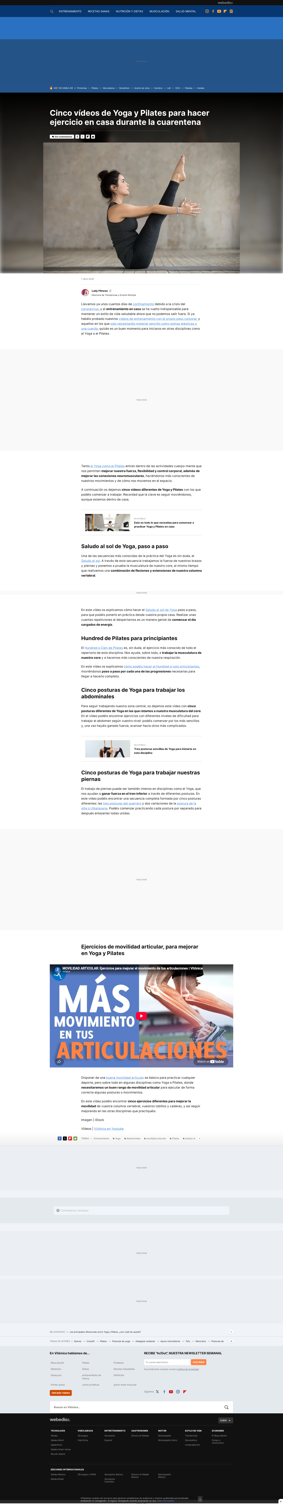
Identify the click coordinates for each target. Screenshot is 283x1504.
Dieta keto (201, 1341)
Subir (223, 1420)
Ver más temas (61, 1393)
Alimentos (56, 1369)
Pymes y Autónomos (218, 1441)
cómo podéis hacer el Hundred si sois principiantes (161, 666)
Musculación (57, 1362)
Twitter (83, 137)
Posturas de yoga (121, 1341)
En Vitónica (139, 519)
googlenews (231, 11)
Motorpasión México (164, 1475)
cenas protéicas (90, 1384)
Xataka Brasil (57, 1479)
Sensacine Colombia (109, 1480)
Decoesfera (191, 1440)
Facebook (213, 11)
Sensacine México (113, 1474)
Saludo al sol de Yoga (161, 610)
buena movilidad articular (125, 1078)
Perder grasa (58, 1384)
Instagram (207, 11)
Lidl (169, 88)
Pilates (95, 88)
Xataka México (58, 1474)
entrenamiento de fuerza (91, 1377)
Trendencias (191, 1435)
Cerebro (158, 88)
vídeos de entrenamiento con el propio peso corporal (158, 319)
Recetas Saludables (124, 1369)
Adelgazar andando (145, 1341)
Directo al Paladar (140, 1435)
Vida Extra (83, 1440)
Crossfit (91, 1341)
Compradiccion (192, 1444)
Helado (200, 88)
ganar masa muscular (125, 1384)
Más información (165, 1500)
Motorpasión (164, 1435)
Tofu (188, 1341)
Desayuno (56, 1375)
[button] (101, 291)
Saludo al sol (90, 561)
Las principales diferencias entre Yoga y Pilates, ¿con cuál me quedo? (105, 1332)
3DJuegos (83, 1435)
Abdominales (133, 1138)
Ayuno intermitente (170, 1341)
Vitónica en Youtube (109, 1129)
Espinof (108, 1440)
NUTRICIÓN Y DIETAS (129, 11)
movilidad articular (156, 1138)
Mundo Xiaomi (58, 1454)
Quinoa (78, 1341)
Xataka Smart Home (61, 1449)
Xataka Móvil (57, 1440)
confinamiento (143, 304)
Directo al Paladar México (140, 1475)
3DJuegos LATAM (87, 1474)
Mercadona (108, 88)
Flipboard (225, 11)
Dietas (85, 1369)
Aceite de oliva (141, 88)
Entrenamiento (101, 1138)
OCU (177, 88)
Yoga (118, 1138)
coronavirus (90, 309)
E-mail (93, 137)
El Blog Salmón (219, 1435)
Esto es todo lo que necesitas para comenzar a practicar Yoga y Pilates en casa (164, 524)
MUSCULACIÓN (159, 11)
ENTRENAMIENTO (70, 11)
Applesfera (56, 1444)
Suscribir (199, 1362)
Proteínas (82, 88)
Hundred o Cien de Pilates (104, 648)
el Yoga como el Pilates (107, 466)
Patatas (188, 88)
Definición (119, 1375)
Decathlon (124, 88)
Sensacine (109, 1435)
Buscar (226, 1407)
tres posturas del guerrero (122, 803)
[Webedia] (225, 3)
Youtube (219, 11)
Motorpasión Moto (167, 1440)
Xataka (54, 1435)
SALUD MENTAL (186, 11)
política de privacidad (188, 1369)
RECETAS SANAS (98, 11)
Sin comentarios (63, 136)
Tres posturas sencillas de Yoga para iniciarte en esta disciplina (165, 750)
